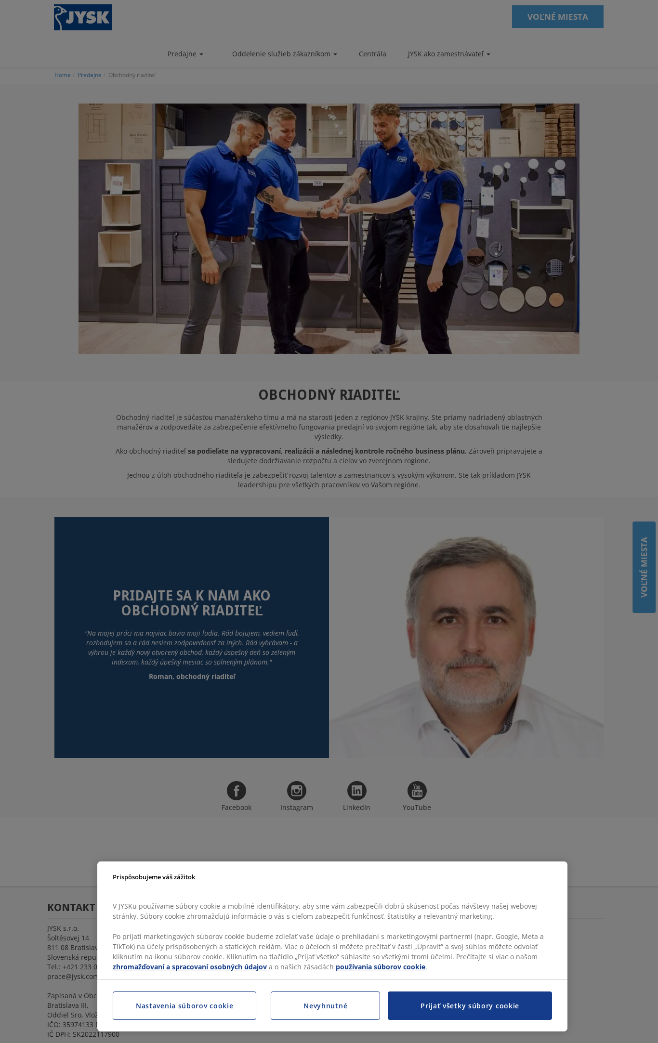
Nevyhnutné (325, 1005)
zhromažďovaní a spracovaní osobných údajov (190, 966)
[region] (332, 946)
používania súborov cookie (380, 966)
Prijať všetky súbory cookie (470, 1005)
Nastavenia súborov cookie (185, 1005)
